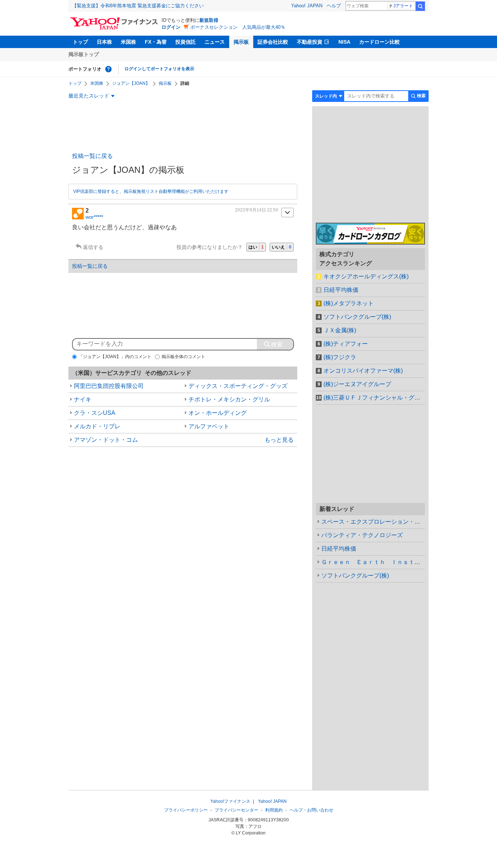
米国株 (128, 42)
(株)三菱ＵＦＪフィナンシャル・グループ (374, 397)
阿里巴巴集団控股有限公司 (109, 386)
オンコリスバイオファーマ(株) (363, 371)
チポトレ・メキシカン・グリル (229, 399)
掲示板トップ (83, 54)
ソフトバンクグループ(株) (357, 317)
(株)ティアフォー (345, 344)
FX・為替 (156, 42)
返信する (93, 247)
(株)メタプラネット (348, 303)
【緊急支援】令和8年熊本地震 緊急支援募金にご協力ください (138, 5)
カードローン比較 (379, 42)
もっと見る (279, 440)
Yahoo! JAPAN (306, 5)
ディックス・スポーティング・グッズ (237, 386)
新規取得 (208, 20)
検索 (420, 6)
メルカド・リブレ (97, 426)
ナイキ (82, 399)
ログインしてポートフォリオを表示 (159, 68)
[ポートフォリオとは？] (108, 69)
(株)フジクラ (339, 357)
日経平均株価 (340, 290)
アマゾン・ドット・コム (106, 440)
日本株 (104, 42)
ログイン (171, 27)
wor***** (94, 216)
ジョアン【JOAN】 (131, 83)
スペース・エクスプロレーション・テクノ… (373, 522)
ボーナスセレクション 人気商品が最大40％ (237, 27)
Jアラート (403, 5)
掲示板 (241, 42)
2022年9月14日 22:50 (256, 210)
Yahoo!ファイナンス (230, 801)
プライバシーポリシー (186, 810)
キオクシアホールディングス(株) (366, 276)
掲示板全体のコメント (183, 356)
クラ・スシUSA (94, 413)
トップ (80, 42)
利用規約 (274, 810)
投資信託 (185, 42)
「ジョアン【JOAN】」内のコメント (115, 356)
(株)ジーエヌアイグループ (357, 384)
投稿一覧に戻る (92, 156)
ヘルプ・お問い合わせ (311, 810)
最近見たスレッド (88, 96)
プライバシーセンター (236, 810)
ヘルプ (334, 5)
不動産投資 (309, 42)
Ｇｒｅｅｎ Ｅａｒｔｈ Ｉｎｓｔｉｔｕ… (373, 562)
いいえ (281, 247)
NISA (344, 42)
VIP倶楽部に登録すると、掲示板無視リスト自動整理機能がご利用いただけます (150, 191)
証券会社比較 (273, 42)
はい (256, 247)
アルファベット (208, 426)
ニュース (214, 42)
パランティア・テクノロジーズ (362, 535)
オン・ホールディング (217, 413)
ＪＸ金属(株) (339, 330)
